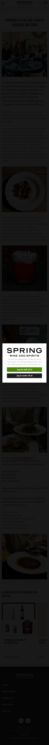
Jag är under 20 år (24, 376)
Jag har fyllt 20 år (24, 369)
